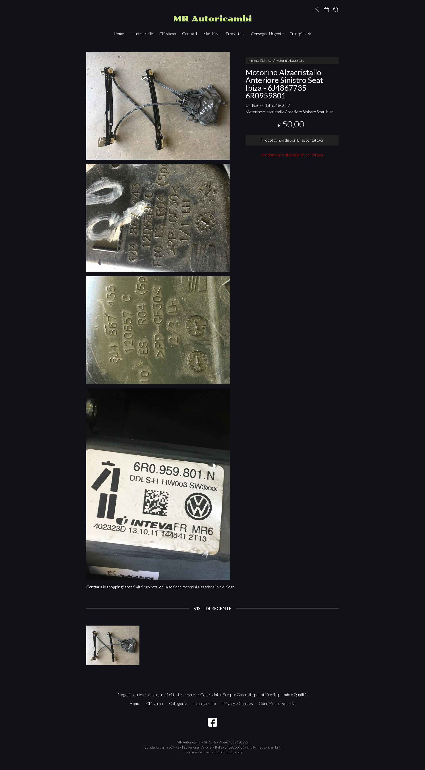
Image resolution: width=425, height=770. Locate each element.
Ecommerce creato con (212, 752)
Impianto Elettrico (260, 60)
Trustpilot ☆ (300, 33)
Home (119, 33)
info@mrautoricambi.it (263, 747)
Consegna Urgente (267, 33)
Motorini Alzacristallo (290, 60)
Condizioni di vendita (277, 703)
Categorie (178, 703)
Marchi (209, 33)
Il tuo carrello (141, 33)
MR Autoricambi (212, 18)
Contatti (189, 33)
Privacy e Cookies (237, 703)
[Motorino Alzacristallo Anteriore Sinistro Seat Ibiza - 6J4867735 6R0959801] (158, 106)
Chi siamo (167, 33)
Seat (230, 586)
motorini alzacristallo (200, 586)
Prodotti (233, 33)
